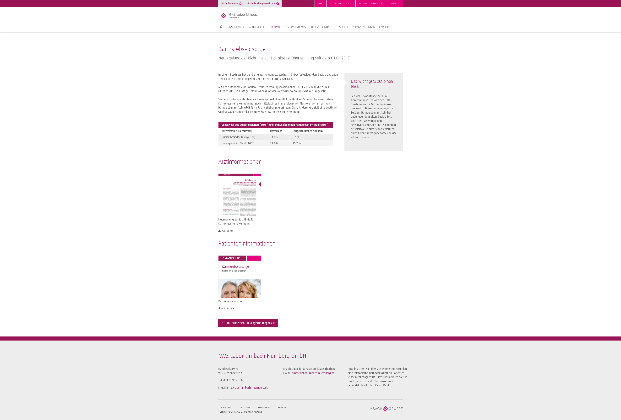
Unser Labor (236, 27)
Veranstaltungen (363, 27)
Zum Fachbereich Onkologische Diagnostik (249, 323)
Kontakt (393, 3)
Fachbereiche (256, 27)
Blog (320, 3)
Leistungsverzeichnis (341, 3)
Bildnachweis (264, 407)
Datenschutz (244, 407)
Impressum (225, 407)
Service (343, 27)
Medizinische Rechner (370, 3)
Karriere (384, 27)
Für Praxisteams (295, 27)
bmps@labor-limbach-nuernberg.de (313, 373)
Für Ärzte (274, 27)
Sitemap (282, 407)
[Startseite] (240, 15)
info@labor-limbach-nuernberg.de (247, 387)
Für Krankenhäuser (322, 27)
